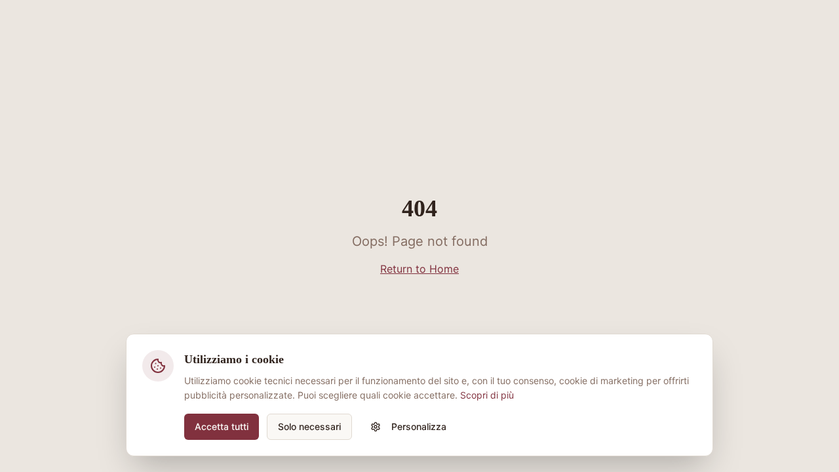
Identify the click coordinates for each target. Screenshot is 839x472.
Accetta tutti (221, 426)
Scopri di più (487, 395)
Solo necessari (309, 426)
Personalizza (418, 426)
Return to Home (419, 268)
